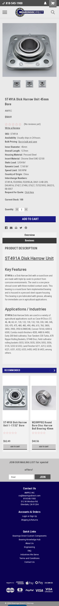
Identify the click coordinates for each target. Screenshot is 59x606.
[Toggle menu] (4, 12)
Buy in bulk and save (28, 141)
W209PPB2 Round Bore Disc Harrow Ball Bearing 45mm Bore (42, 426)
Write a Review (12, 128)
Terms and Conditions (29, 558)
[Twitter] (21, 227)
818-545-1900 (14, 3)
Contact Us (29, 562)
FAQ (29, 551)
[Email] (11, 227)
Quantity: (9, 209)
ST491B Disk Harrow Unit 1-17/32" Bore (15, 424)
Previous (4, 50)
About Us (29, 543)
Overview (29, 235)
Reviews (29, 240)
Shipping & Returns (29, 520)
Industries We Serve (29, 554)
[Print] (16, 227)
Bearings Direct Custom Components (30, 536)
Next (54, 50)
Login (24, 516)
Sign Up (33, 516)
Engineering (29, 547)
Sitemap (30, 603)
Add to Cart (15, 447)
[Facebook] (6, 227)
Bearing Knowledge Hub (29, 539)
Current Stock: (14, 199)
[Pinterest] (26, 227)
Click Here (29, 192)
